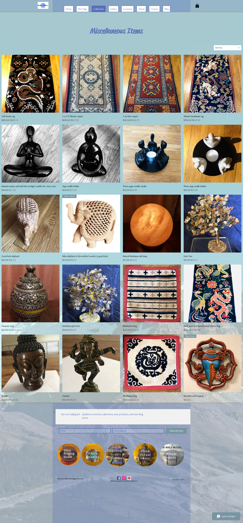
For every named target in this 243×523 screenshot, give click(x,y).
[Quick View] (30, 84)
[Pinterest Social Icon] (129, 478)
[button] (197, 5)
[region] (69, 454)
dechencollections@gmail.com (70, 478)
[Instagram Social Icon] (124, 478)
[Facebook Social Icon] (119, 478)
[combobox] (227, 48)
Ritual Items (145, 456)
